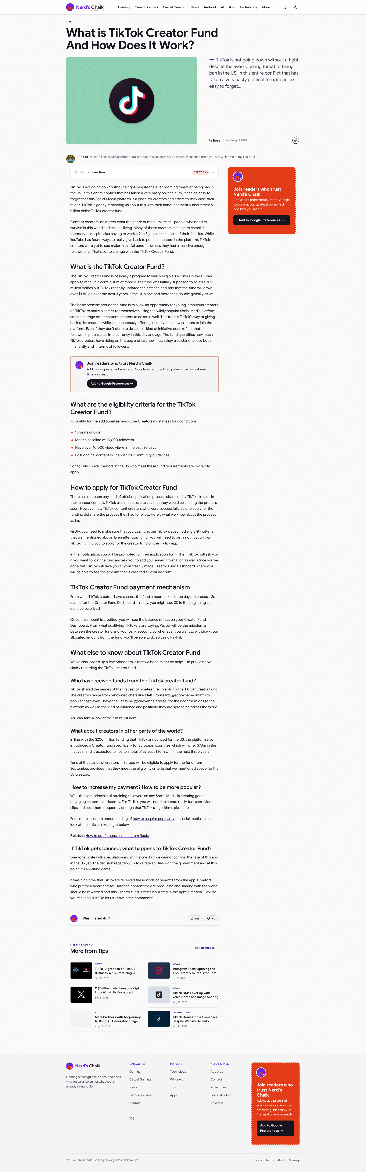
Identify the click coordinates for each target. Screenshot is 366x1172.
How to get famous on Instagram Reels (117, 835)
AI (222, 7)
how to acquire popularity (154, 819)
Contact (216, 1079)
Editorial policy (221, 1095)
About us (217, 1071)
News (194, 7)
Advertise (217, 1103)
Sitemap (294, 1160)
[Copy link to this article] (295, 140)
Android (210, 7)
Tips (69, 21)
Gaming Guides (146, 7)
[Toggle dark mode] (295, 7)
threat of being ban (194, 187)
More (266, 7)
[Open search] (284, 7)
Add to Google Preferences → (112, 383)
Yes (197, 918)
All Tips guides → (207, 948)
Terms (270, 1160)
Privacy (257, 1160)
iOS (232, 7)
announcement (175, 205)
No (213, 918)
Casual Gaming (174, 7)
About (281, 1160)
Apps (173, 1095)
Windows (176, 1079)
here (133, 718)
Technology (248, 7)
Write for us (218, 1087)
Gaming (124, 7)
